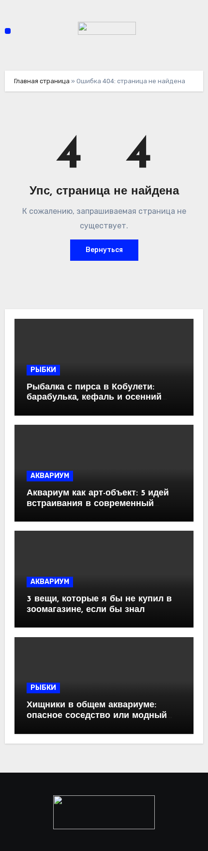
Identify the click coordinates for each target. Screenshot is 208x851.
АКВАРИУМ (49, 476)
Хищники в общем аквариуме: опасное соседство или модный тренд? (97, 716)
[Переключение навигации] (8, 31)
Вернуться (104, 250)
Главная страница (42, 81)
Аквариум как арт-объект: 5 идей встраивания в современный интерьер (98, 504)
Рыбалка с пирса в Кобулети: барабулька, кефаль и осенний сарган (94, 398)
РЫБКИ (43, 370)
